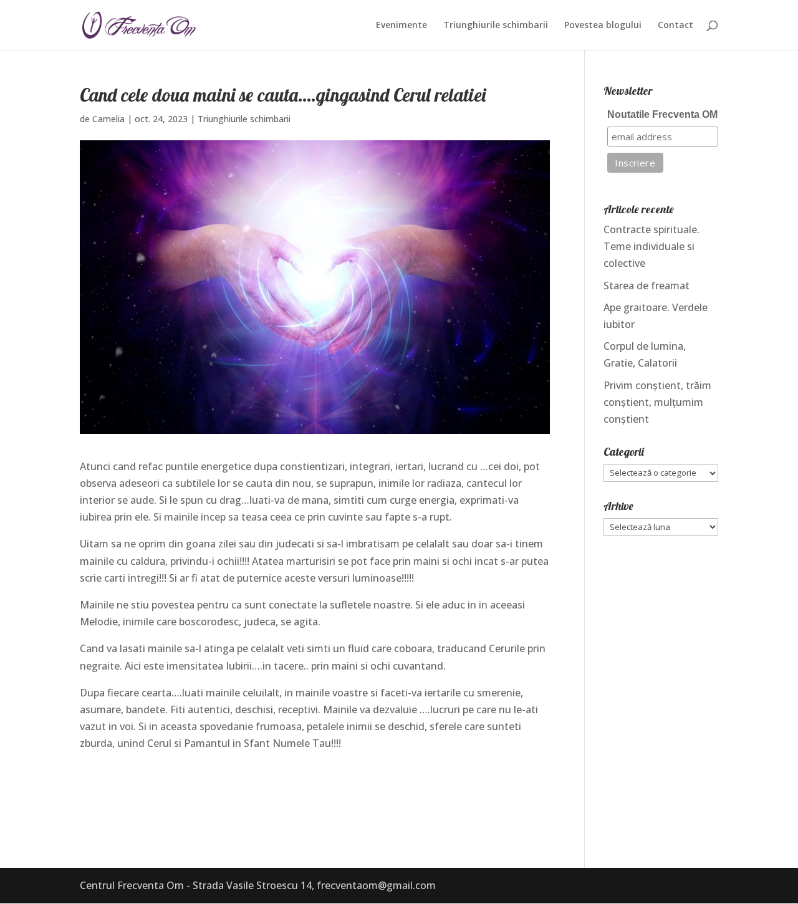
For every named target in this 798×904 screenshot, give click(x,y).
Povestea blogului (603, 26)
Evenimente (401, 26)
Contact (675, 26)
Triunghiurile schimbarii (495, 26)
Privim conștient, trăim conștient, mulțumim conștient (657, 402)
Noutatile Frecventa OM (662, 114)
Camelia (108, 119)
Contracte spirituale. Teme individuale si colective (651, 246)
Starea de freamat (646, 285)
